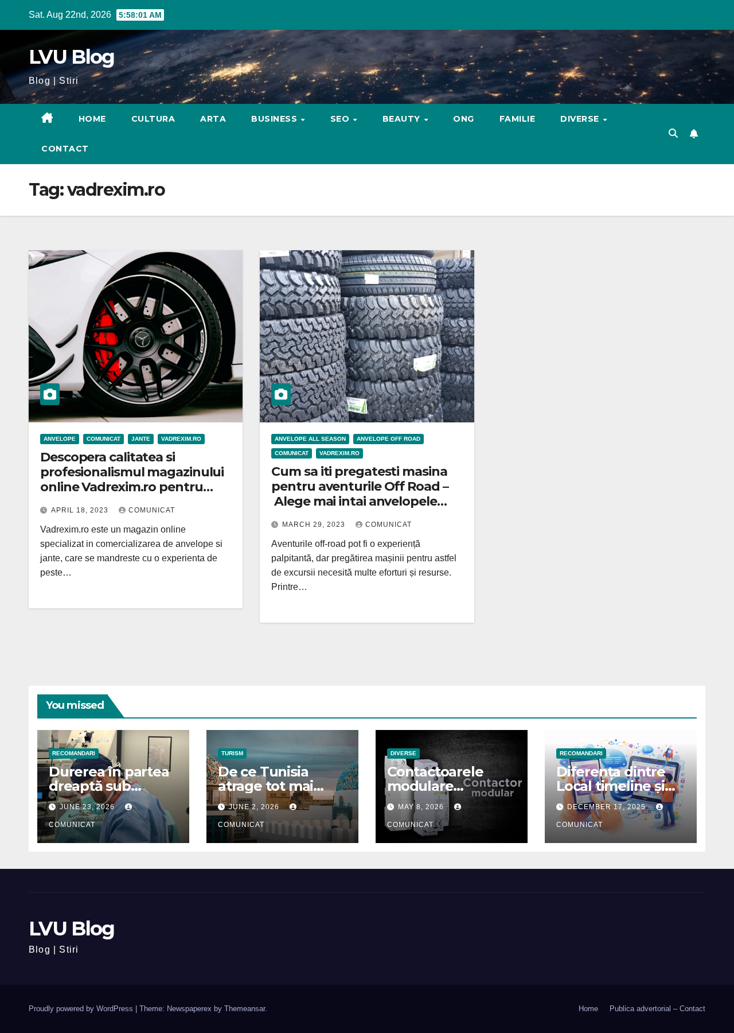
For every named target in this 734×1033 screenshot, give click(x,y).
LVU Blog (71, 57)
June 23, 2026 (88, 807)
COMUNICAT (103, 439)
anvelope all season (310, 439)
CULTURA (153, 119)
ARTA (213, 119)
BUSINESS (275, 119)
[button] (673, 133)
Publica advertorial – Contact (657, 1008)
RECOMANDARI (73, 753)
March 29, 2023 (315, 525)
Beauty (402, 119)
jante (140, 439)
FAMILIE (517, 119)
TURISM (232, 753)
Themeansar (244, 1008)
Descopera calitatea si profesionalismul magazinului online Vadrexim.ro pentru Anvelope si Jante (132, 479)
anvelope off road (388, 439)
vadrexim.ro (181, 439)
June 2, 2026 (255, 807)
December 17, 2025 (607, 807)
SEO (341, 119)
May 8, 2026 (422, 807)
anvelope (60, 439)
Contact (65, 148)
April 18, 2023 (81, 510)
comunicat (151, 510)
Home (92, 119)
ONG (463, 119)
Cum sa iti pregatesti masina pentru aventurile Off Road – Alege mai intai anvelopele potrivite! (359, 494)
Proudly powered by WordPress (82, 1008)
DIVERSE (581, 119)
